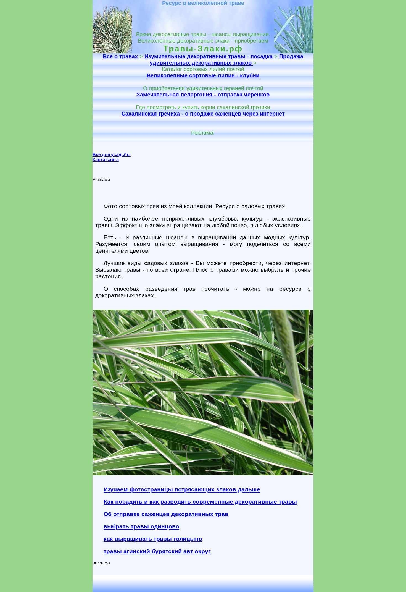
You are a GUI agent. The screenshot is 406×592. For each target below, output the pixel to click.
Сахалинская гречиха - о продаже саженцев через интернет (203, 114)
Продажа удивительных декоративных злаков (227, 59)
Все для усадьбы (112, 154)
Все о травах (121, 56)
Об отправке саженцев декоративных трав (166, 514)
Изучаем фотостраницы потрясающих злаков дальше (182, 489)
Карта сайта (106, 159)
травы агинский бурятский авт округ (157, 551)
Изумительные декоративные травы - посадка (209, 56)
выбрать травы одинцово (141, 526)
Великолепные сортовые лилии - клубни (203, 75)
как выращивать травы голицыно (153, 539)
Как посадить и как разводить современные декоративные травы (200, 501)
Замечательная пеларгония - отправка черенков (203, 94)
